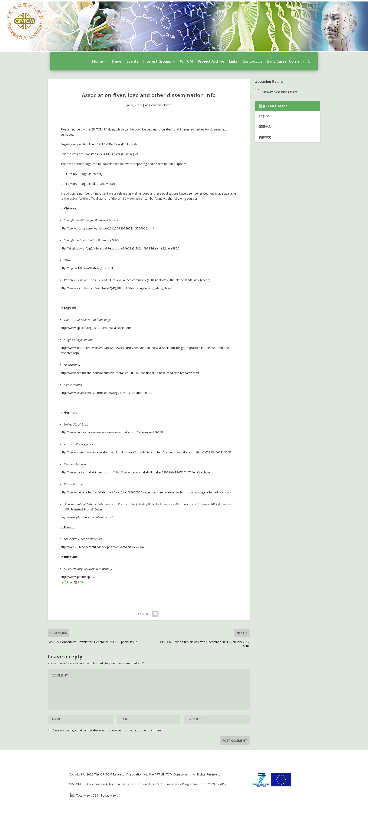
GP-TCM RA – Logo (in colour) (81, 174)
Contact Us (252, 61)
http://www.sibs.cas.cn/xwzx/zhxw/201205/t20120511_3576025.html (107, 228)
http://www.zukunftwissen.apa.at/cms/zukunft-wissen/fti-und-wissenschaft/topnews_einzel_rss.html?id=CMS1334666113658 (145, 452)
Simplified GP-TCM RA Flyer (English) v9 (109, 144)
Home (97, 61)
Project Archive (211, 61)
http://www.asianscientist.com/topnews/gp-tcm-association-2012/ (105, 393)
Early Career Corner (284, 61)
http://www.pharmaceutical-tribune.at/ (86, 517)
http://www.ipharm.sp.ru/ (77, 577)
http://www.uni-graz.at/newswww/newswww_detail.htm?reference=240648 (111, 432)
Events (132, 61)
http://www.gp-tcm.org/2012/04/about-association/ (95, 328)
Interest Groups (157, 61)
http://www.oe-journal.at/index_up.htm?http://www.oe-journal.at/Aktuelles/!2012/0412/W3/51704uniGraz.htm (135, 472)
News (117, 61)
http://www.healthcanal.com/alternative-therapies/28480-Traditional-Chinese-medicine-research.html (129, 373)
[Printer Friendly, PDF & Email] (72, 582)
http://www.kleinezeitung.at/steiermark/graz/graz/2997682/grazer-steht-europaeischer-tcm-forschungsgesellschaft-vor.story (145, 492)
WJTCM (186, 61)
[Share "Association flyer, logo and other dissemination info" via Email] (155, 613)
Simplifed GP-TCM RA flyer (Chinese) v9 (111, 154)
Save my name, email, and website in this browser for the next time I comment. (107, 730)
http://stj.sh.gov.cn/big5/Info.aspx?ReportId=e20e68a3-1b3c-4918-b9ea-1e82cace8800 (119, 248)
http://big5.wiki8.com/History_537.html (86, 268)
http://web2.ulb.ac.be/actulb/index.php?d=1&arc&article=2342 (102, 547)
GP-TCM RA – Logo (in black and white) (87, 184)
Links (233, 61)
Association (153, 105)
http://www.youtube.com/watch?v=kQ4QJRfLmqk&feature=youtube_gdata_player (116, 288)
